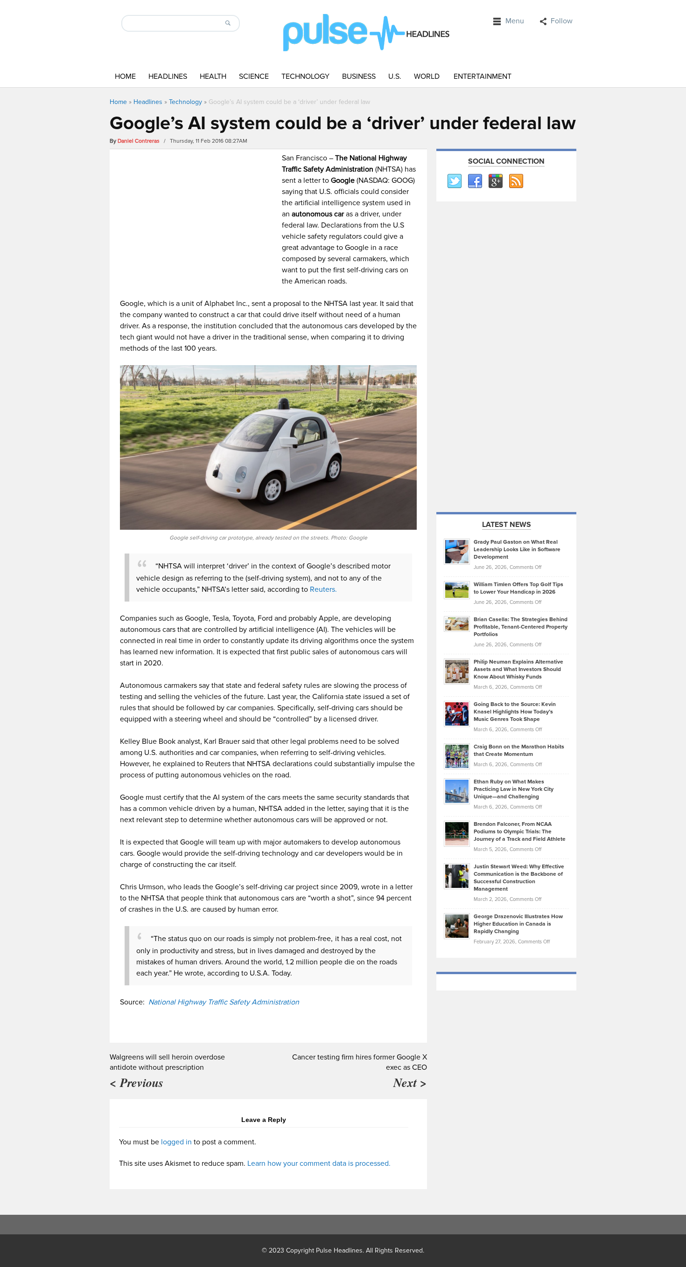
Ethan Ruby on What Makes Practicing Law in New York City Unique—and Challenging (513, 789)
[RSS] (515, 181)
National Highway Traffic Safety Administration (223, 1002)
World (427, 76)
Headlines (167, 76)
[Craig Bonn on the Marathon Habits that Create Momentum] (457, 756)
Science (254, 76)
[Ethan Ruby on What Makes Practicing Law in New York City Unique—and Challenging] (457, 791)
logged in (176, 1142)
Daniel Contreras (139, 141)
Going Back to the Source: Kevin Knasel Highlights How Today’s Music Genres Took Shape (515, 712)
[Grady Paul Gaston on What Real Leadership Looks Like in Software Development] (457, 551)
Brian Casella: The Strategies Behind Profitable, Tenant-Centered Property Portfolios (520, 627)
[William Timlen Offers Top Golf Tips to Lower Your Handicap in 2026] (457, 590)
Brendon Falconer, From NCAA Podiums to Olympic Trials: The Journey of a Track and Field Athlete (520, 832)
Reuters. (323, 589)
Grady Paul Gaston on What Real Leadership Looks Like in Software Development (517, 550)
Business (359, 76)
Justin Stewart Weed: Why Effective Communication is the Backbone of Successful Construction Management (519, 878)
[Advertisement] (198, 217)
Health (213, 76)
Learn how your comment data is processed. (319, 1163)
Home (125, 76)
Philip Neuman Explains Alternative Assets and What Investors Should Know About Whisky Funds (518, 669)
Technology (305, 76)
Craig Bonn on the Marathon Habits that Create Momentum (519, 750)
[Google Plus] (495, 181)
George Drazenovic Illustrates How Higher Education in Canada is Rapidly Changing (518, 924)
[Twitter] (454, 181)
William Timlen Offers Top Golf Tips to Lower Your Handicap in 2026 (518, 588)
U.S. (394, 76)
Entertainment (482, 76)
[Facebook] (474, 181)
